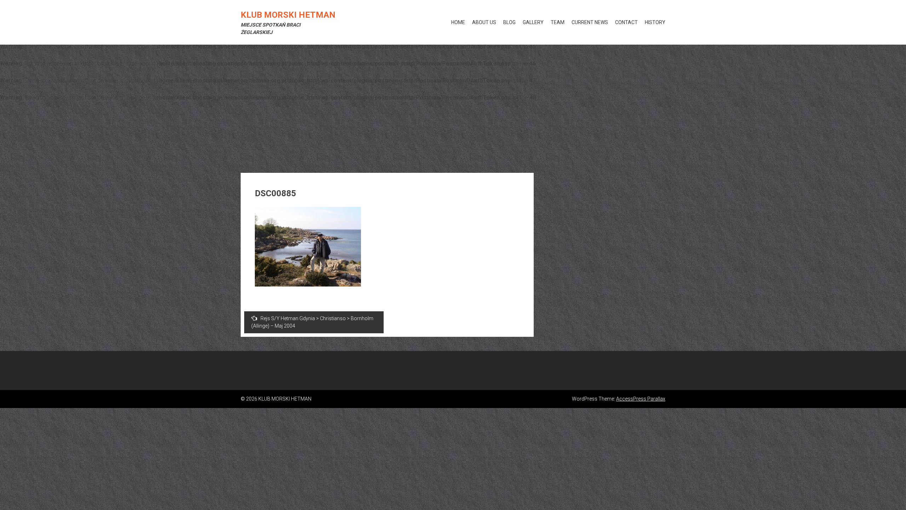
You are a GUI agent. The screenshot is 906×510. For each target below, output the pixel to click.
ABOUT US (484, 22)
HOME (458, 22)
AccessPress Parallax (640, 399)
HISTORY (655, 22)
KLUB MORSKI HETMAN (288, 15)
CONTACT (626, 22)
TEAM (557, 22)
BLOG (509, 22)
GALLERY (533, 22)
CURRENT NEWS (590, 22)
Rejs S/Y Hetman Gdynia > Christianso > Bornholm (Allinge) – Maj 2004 (312, 322)
